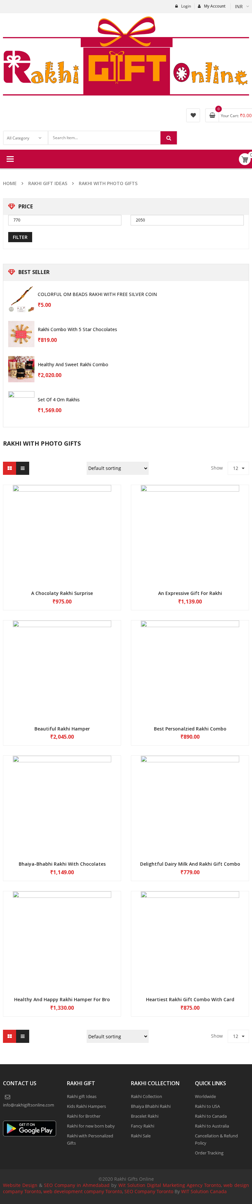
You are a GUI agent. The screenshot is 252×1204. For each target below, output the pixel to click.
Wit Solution (131, 1201)
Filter (20, 253)
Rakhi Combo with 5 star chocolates (77, 345)
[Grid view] (9, 484)
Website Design (20, 1201)
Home (10, 183)
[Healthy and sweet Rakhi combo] (21, 385)
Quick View (62, 537)
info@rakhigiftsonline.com (30, 1121)
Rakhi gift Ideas (47, 183)
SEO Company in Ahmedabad (77, 1201)
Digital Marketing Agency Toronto (183, 1201)
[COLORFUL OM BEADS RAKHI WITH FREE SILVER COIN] (21, 315)
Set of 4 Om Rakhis (59, 415)
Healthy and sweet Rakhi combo (73, 380)
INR (239, 6)
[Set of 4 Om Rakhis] (21, 420)
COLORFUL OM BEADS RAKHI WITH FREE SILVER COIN (97, 310)
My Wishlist (193, 115)
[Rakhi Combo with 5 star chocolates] (21, 350)
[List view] (22, 484)
